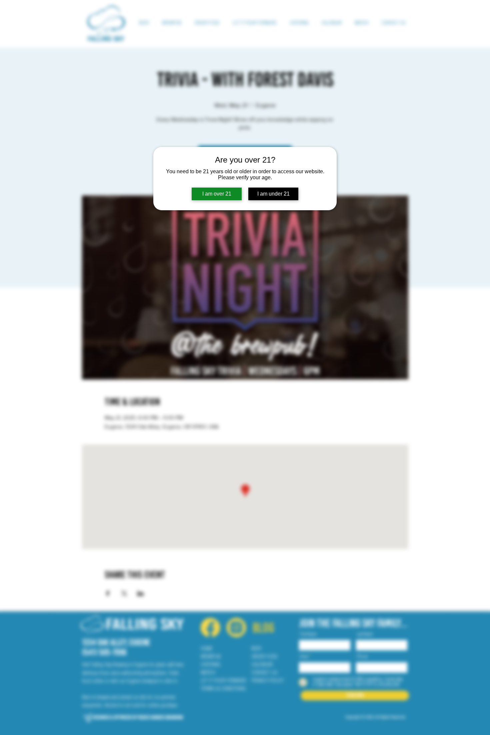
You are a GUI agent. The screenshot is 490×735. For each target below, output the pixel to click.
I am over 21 (216, 194)
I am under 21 (273, 194)
